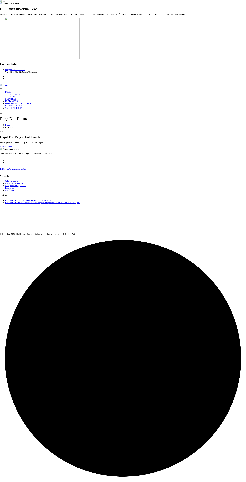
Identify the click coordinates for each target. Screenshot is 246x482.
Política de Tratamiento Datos (13, 169)
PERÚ (13, 96)
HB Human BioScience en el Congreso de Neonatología (28, 200)
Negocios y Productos (14, 183)
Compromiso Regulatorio (15, 186)
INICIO (8, 92)
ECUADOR (15, 94)
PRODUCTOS (11, 101)
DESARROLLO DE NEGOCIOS (19, 103)
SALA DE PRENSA (13, 108)
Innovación (9, 188)
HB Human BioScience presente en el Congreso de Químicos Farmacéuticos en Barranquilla (42, 202)
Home (7, 125)
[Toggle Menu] (1, 88)
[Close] (1, 113)
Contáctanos (10, 190)
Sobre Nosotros (11, 181)
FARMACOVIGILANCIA (16, 106)
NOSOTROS (10, 99)
